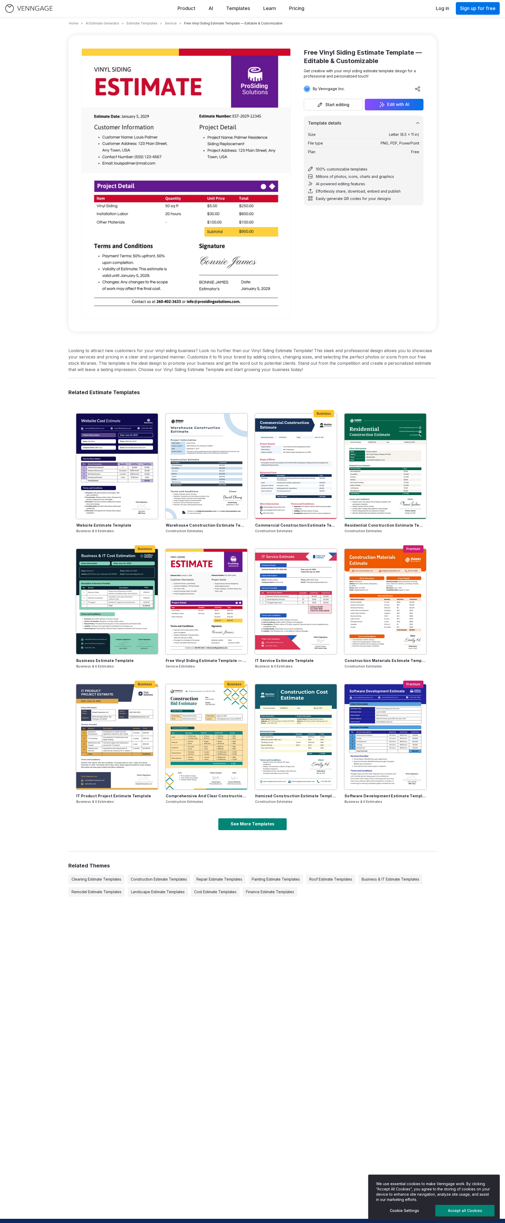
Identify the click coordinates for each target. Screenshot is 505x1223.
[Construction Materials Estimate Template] (385, 601)
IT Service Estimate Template (284, 660)
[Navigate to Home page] (29, 8)
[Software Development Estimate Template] (385, 736)
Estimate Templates (142, 23)
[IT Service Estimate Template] (296, 601)
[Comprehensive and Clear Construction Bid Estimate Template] (206, 736)
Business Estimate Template (105, 660)
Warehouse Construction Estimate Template (206, 525)
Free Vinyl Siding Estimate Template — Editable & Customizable (206, 660)
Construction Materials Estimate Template (385, 660)
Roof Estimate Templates (330, 879)
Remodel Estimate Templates (97, 892)
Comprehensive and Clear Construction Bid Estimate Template (206, 796)
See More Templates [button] (252, 823)
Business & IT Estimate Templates (390, 879)
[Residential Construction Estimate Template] (385, 466)
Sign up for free (478, 8)
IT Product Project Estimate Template (113, 796)
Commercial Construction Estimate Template (296, 525)
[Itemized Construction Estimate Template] (296, 736)
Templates (238, 8)
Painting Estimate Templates (276, 879)
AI (211, 8)
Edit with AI (398, 104)
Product (186, 8)
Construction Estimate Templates (159, 879)
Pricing (296, 8)
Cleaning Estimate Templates (96, 879)
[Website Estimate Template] (117, 466)
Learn (269, 8)
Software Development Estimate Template (385, 796)
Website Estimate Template (104, 525)
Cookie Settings (404, 1210)
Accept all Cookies (465, 1210)
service (171, 23)
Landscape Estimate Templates (158, 892)
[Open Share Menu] (417, 89)
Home (73, 23)
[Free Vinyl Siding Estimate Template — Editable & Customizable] (206, 601)
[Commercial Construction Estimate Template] (296, 466)
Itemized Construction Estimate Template (296, 796)
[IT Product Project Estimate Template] (117, 736)
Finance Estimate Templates (270, 892)
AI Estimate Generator (102, 23)
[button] (333, 104)
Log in (442, 8)
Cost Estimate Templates (215, 892)
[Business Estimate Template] (117, 601)
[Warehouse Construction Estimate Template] (206, 466)
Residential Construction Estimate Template (385, 525)
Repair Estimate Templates (219, 879)
